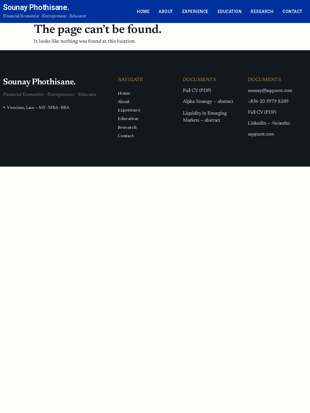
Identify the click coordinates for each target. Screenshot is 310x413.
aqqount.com (261, 134)
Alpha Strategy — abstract (208, 101)
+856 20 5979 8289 (268, 101)
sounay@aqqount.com (270, 90)
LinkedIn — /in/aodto (269, 123)
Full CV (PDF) (197, 90)
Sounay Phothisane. (36, 7)
